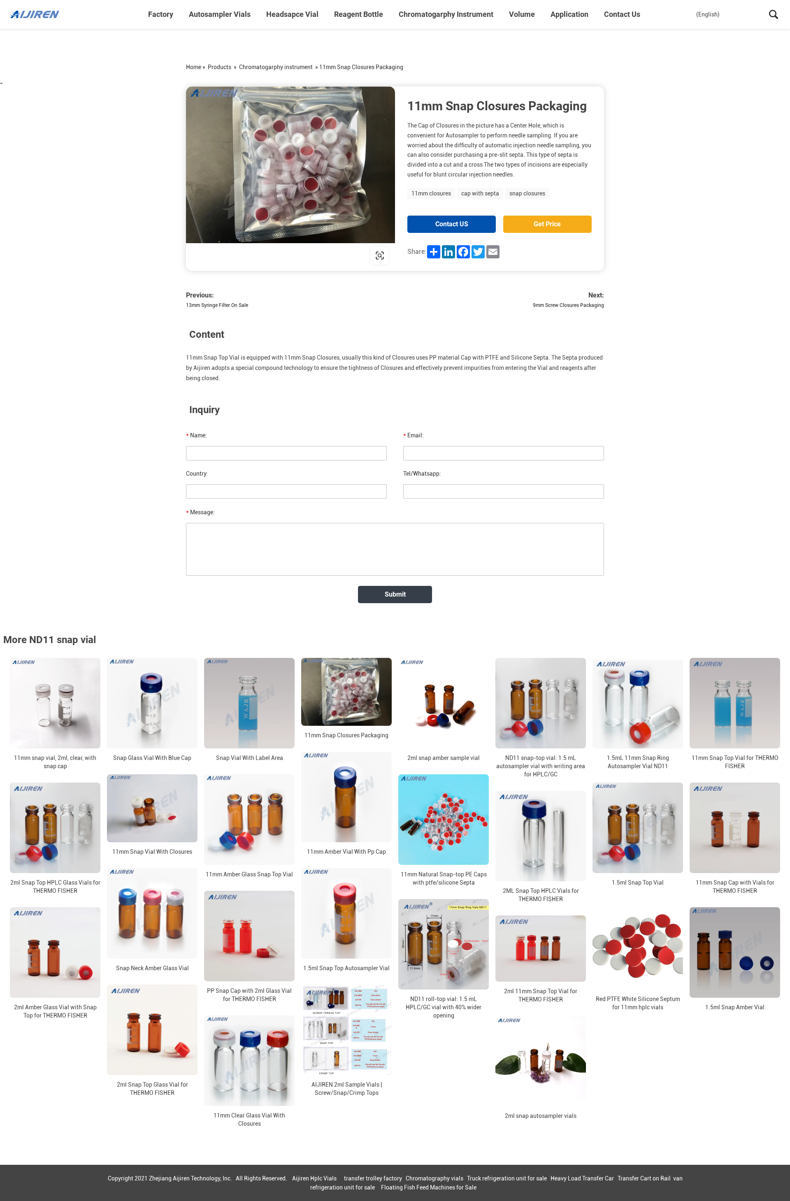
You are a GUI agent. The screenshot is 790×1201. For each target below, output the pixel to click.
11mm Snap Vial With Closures (152, 851)
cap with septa (480, 193)
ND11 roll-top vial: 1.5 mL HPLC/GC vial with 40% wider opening (443, 1007)
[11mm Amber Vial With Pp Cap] (346, 797)
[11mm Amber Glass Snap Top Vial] (249, 819)
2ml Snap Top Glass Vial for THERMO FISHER (152, 1088)
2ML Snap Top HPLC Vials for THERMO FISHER (541, 894)
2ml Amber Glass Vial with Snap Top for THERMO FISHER (55, 1011)
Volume (522, 14)
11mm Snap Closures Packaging (346, 735)
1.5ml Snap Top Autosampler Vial (346, 968)
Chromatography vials (434, 1178)
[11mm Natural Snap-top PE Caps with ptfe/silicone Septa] (443, 819)
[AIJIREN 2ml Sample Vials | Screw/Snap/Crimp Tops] (346, 1030)
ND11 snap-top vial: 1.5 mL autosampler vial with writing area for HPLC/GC (540, 766)
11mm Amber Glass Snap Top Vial (249, 874)
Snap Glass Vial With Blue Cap (152, 758)
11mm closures (431, 193)
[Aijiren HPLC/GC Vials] (51, 14)
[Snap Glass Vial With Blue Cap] (152, 703)
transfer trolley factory (373, 1178)
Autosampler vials (220, 14)
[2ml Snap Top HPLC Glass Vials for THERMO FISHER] (55, 828)
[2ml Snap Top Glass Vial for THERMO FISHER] (152, 1030)
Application (569, 14)
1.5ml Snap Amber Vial (734, 1007)
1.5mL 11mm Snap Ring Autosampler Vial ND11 (638, 762)
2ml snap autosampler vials (540, 1116)
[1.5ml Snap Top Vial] (637, 828)
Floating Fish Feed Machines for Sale (428, 1187)
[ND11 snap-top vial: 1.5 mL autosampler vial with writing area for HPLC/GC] (540, 703)
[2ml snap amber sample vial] (443, 703)
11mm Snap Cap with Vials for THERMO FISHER (735, 886)
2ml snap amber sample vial (443, 758)
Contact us (622, 14)
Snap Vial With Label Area (249, 758)
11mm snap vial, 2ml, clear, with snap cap (55, 762)
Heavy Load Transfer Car (582, 1178)
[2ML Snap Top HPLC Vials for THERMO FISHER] (540, 836)
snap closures (527, 193)
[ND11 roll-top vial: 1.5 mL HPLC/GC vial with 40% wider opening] (443, 944)
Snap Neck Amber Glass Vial (152, 968)
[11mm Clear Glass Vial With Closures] (249, 1060)
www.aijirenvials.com (238, 255)
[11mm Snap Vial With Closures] (152, 808)
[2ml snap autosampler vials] (540, 1061)
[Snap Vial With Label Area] (249, 703)
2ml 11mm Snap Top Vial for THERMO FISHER (540, 995)
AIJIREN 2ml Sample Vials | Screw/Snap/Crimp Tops (346, 1088)
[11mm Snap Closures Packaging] (346, 692)
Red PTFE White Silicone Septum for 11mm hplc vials (638, 1003)
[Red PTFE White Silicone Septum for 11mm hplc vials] (637, 944)
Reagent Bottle (358, 14)
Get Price (547, 224)
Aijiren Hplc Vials (314, 1178)
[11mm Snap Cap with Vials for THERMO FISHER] (735, 828)
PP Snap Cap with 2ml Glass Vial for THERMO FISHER (249, 994)
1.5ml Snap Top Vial (638, 882)
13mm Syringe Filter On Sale (217, 305)
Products (219, 67)
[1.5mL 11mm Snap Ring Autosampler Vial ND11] (637, 703)
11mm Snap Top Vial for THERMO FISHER (735, 762)
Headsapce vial (292, 14)
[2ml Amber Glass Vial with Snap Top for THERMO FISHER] (55, 952)
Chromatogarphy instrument (446, 14)
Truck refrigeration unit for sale (507, 1178)
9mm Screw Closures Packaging (568, 305)
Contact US (451, 224)
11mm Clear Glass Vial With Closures (249, 1119)
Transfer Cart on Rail (644, 1178)
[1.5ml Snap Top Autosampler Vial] (346, 913)
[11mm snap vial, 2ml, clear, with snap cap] (55, 703)
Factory (160, 14)
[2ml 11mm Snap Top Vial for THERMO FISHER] (540, 948)
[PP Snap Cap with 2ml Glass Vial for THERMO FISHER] (249, 936)
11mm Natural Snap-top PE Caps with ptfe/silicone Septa (444, 878)
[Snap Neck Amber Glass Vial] (152, 913)
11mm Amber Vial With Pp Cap (346, 851)
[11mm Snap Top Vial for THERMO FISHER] (735, 703)
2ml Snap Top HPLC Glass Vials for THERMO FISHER (55, 886)
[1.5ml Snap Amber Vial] (735, 952)
